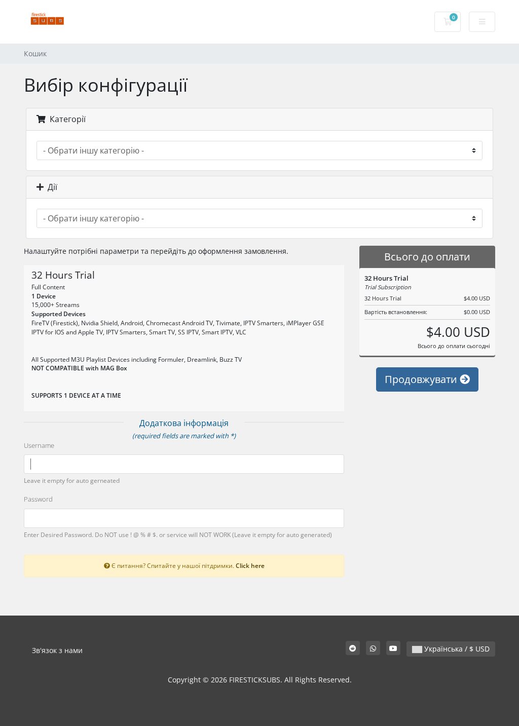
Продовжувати (422, 379)
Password (38, 499)
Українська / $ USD (456, 649)
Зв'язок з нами (57, 650)
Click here (250, 565)
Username (39, 445)
